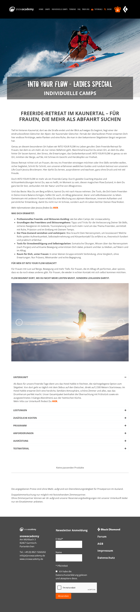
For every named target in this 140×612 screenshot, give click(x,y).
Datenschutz (106, 558)
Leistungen (20, 410)
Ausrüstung (20, 440)
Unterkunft (20, 377)
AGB (100, 543)
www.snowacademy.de (31, 559)
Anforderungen (23, 433)
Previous (19, 322)
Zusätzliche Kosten (25, 417)
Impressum (105, 550)
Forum (102, 536)
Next (120, 322)
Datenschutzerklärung (67, 574)
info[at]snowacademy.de (32, 555)
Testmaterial (21, 448)
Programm (20, 425)
